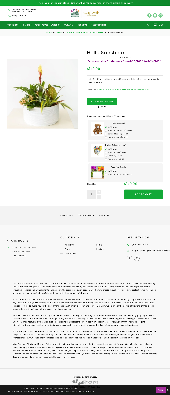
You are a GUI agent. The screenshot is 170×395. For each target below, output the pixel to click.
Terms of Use (87, 391)
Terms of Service (86, 215)
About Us (69, 245)
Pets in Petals (41, 25)
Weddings (56, 25)
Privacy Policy (66, 215)
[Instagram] (155, 15)
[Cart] (155, 24)
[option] (42, 93)
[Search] (149, 24)
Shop (59, 32)
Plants (147, 89)
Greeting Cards (118, 167)
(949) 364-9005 (19, 16)
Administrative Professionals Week (85, 32)
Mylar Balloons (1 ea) (115, 145)
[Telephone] (9, 15)
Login (99, 245)
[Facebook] (149, 15)
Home (49, 32)
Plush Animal (118, 123)
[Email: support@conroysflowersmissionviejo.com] (160, 15)
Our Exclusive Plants (135, 89)
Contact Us (104, 215)
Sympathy (69, 25)
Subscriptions (99, 25)
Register (100, 249)
